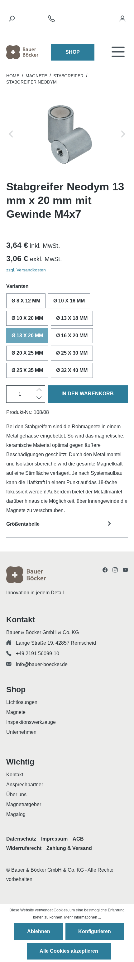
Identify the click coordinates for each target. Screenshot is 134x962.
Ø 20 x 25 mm (27, 353)
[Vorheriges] (11, 135)
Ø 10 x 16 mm (69, 300)
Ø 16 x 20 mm (72, 335)
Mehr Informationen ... (82, 917)
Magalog (16, 814)
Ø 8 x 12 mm (26, 300)
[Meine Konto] (122, 20)
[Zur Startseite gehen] (22, 52)
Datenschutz (21, 839)
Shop (72, 52)
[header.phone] (51, 20)
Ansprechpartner (24, 784)
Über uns (16, 794)
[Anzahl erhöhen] (39, 390)
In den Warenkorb (87, 393)
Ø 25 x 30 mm (72, 353)
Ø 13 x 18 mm (72, 318)
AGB (78, 839)
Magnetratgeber (23, 804)
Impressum (54, 839)
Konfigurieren (94, 931)
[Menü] (118, 52)
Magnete (16, 712)
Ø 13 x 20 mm (27, 335)
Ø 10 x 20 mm (27, 318)
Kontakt (14, 774)
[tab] (67, 528)
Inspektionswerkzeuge (31, 722)
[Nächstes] (123, 135)
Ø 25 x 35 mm (27, 370)
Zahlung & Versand (69, 848)
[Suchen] (11, 20)
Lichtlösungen (21, 702)
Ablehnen (38, 931)
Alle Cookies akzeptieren (69, 951)
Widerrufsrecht (23, 848)
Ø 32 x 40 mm (72, 370)
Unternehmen (21, 732)
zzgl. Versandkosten (26, 269)
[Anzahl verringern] (39, 398)
